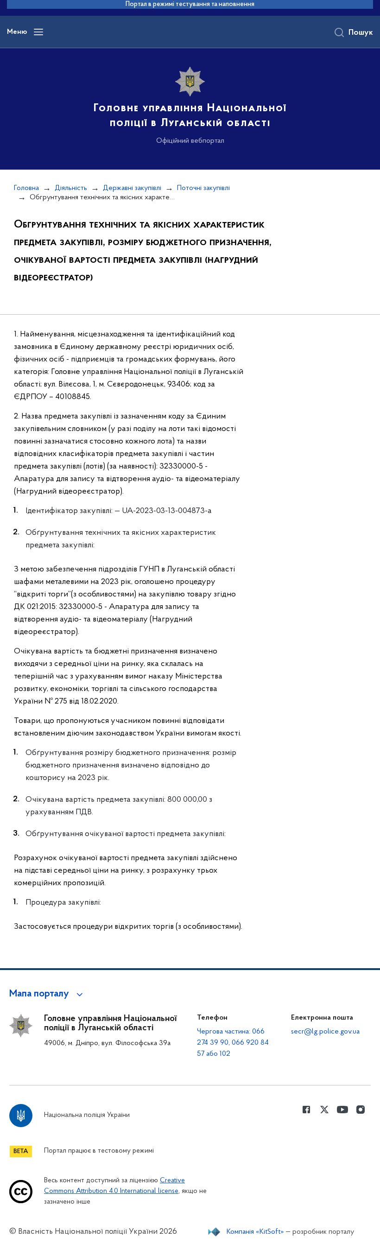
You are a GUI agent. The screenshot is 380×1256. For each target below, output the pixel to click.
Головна (26, 188)
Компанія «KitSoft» (255, 1232)
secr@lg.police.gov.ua (325, 1031)
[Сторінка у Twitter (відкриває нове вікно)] (324, 1109)
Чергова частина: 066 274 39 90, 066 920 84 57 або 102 (233, 1043)
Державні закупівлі (132, 188)
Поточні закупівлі (203, 188)
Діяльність (71, 188)
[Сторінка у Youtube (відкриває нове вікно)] (342, 1109)
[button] (47, 994)
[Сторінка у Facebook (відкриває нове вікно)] (306, 1109)
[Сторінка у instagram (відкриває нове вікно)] (360, 1109)
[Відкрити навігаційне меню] (38, 32)
